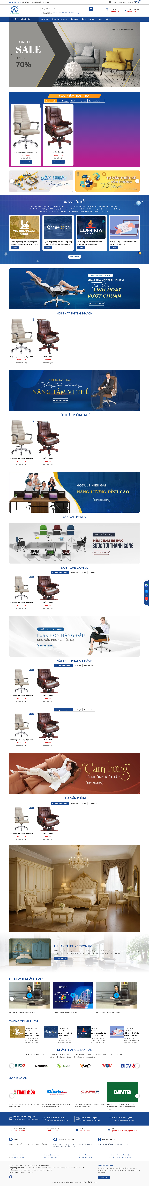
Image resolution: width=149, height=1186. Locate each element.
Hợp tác (91, 19)
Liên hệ (108, 19)
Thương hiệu (44, 19)
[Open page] (14, 10)
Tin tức (100, 19)
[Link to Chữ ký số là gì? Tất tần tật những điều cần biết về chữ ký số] (124, 226)
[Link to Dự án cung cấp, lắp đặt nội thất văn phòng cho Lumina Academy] (91, 226)
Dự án (84, 19)
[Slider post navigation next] (137, 1034)
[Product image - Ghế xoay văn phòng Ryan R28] (26, 127)
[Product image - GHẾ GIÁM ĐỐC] (58, 127)
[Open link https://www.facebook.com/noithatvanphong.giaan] (10, 1176)
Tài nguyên (74, 19)
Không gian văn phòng (59, 19)
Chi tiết (14, 248)
